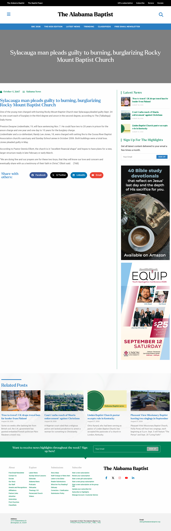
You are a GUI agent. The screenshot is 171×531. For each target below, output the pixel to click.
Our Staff (12, 484)
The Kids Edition (53, 26)
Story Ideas (55, 473)
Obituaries (32, 487)
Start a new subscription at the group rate (85, 485)
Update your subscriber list (81, 489)
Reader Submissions (58, 482)
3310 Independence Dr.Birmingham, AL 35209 (19, 522)
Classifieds (104, 26)
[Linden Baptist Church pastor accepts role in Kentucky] (125, 128)
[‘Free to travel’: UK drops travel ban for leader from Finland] (125, 101)
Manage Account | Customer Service (85, 495)
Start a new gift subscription (82, 479)
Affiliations (12, 490)
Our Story (12, 482)
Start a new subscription (80, 473)
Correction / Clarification (60, 490)
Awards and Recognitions (18, 487)
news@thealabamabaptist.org (150, 522)
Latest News (73, 26)
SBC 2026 (35, 26)
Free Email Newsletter (127, 26)
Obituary (54, 487)
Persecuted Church (36, 493)
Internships (13, 499)
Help (94, 523)
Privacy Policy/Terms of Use (80, 523)
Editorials (32, 479)
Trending (89, 26)
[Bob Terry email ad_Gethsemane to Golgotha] (145, 213)
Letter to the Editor (57, 479)
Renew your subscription (81, 476)
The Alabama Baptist (15, 3)
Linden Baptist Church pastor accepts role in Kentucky (150, 127)
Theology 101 (34, 490)
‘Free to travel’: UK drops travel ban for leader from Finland (150, 100)
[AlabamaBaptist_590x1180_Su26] (145, 311)
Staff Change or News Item (60, 476)
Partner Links (13, 493)
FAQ (99, 523)
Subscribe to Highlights (80, 492)
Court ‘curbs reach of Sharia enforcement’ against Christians (147, 113)
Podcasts (32, 484)
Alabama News (33, 92)
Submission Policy (57, 493)
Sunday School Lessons (37, 476)
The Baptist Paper (35, 3)
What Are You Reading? (59, 484)
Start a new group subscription (83, 482)
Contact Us (13, 476)
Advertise (12, 496)
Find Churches (14, 502)
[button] (161, 15)
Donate (11, 479)
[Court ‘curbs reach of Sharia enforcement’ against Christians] (125, 115)
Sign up (162, 157)
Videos (31, 496)
